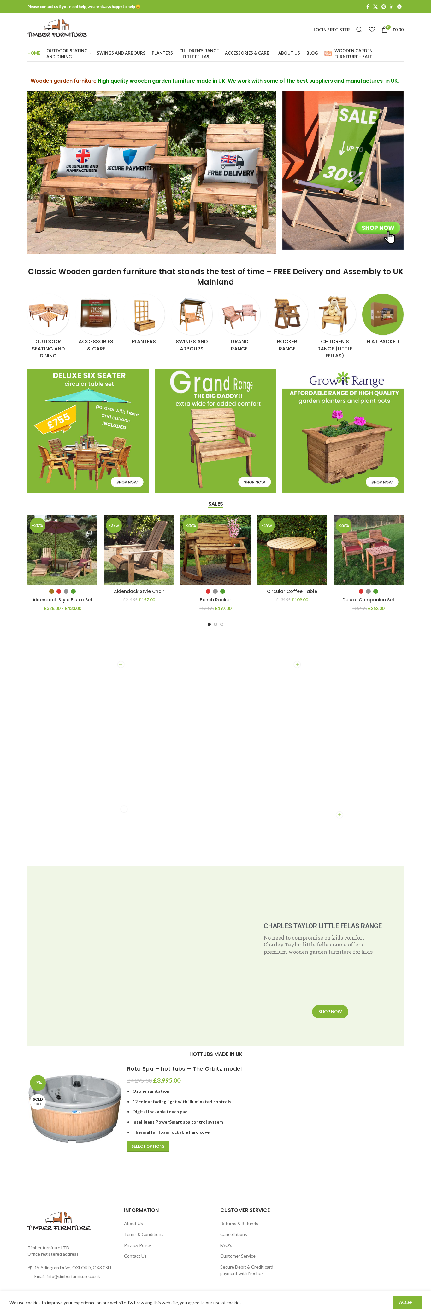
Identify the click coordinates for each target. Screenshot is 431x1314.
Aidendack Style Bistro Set (62, 600)
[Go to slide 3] (221, 624)
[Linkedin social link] (391, 7)
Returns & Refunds (239, 1223)
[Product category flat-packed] (383, 321)
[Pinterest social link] (384, 7)
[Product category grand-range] (239, 325)
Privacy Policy (137, 1245)
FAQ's (226, 1245)
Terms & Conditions (143, 1234)
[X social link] (375, 7)
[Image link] (343, 169)
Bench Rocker (215, 600)
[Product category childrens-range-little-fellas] (335, 328)
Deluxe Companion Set (368, 600)
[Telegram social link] (399, 7)
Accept (407, 1302)
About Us (133, 1223)
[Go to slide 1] (209, 624)
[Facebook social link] (367, 7)
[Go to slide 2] (215, 624)
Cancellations (233, 1234)
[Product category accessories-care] (96, 325)
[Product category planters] (144, 321)
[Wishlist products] (372, 29)
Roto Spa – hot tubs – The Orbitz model (184, 1069)
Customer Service (238, 1256)
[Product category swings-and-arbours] (192, 325)
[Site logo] (57, 29)
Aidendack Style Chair (139, 591)
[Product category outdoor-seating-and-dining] (48, 328)
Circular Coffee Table (292, 591)
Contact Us (135, 1256)
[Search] (359, 29)
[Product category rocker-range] (287, 325)
